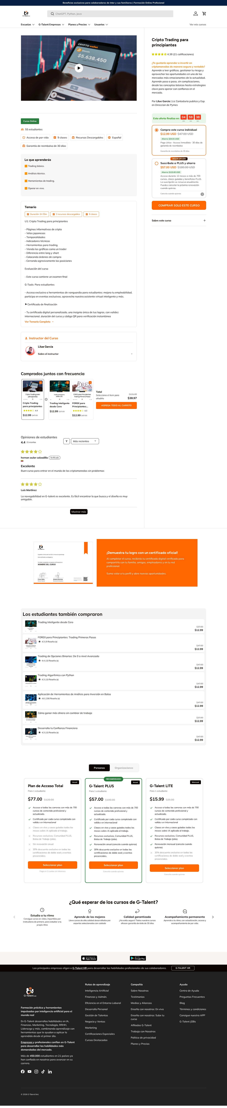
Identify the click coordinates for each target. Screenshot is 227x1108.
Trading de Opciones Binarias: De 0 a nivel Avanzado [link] (68, 656)
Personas (99, 767)
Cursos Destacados (96, 1040)
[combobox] (110, 13)
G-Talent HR (183, 968)
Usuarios (99, 24)
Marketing (91, 1027)
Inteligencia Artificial (97, 990)
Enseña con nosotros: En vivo (147, 1009)
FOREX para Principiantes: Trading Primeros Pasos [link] (81, 405)
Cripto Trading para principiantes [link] (32, 405)
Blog (182, 1002)
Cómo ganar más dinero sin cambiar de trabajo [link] (65, 713)
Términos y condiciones (193, 1009)
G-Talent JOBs (188, 1021)
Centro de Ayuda (189, 990)
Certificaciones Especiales (100, 1033)
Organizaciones (124, 767)
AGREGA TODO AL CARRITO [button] (116, 405)
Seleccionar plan (52, 865)
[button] (204, 13)
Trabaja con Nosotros (143, 1031)
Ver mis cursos (198, 24)
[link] (33, 390)
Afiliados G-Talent (141, 1025)
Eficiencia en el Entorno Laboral (103, 1002)
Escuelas (26, 24)
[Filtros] (66, 441)
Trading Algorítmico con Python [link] (56, 675)
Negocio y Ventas (95, 1021)
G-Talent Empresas (50, 24)
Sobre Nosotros (140, 990)
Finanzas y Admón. (96, 996)
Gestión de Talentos (96, 1015)
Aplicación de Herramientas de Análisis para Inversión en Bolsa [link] (74, 694)
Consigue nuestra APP (192, 1015)
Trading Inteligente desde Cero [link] (59, 405)
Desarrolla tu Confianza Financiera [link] (58, 728)
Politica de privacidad (143, 1037)
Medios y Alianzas (141, 1002)
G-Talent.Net (33, 1094)
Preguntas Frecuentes (192, 996)
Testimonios (138, 996)
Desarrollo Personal (96, 1009)
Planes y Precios (77, 24)
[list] (79, 68)
